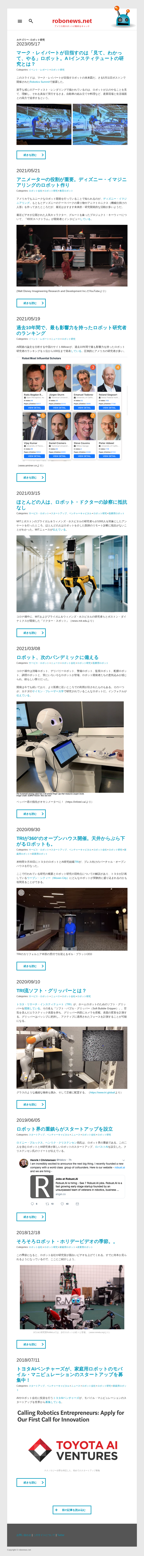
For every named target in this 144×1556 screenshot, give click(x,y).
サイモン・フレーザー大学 (48, 691)
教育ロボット (66, 190)
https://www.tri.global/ (102, 1092)
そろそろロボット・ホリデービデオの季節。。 (67, 1241)
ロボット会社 (35, 190)
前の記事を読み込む (74, 1509)
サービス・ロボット (39, 513)
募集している (53, 1402)
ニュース (55, 339)
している (85, 219)
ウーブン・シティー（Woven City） (48, 877)
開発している (32, 1008)
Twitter (60, 1535)
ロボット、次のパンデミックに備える (57, 657)
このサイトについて (44, 1535)
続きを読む (30, 154)
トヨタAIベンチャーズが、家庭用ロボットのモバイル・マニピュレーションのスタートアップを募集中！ (69, 1374)
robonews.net (72, 20)
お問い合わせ (23, 1535)
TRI (76, 861)
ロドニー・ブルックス (29, 1142)
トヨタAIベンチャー (64, 1397)
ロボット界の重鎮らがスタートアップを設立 (64, 1129)
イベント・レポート (39, 69)
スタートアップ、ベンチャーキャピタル (71, 513)
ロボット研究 (57, 69)
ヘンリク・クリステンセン (61, 1142)
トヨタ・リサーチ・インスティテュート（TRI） (44, 1004)
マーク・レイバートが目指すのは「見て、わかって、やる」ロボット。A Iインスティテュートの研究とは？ (70, 58)
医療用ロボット (116, 513)
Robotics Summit (40, 81)
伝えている (59, 529)
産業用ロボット (40, 854)
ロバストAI (101, 1146)
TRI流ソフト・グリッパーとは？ (51, 990)
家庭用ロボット (67, 1247)
